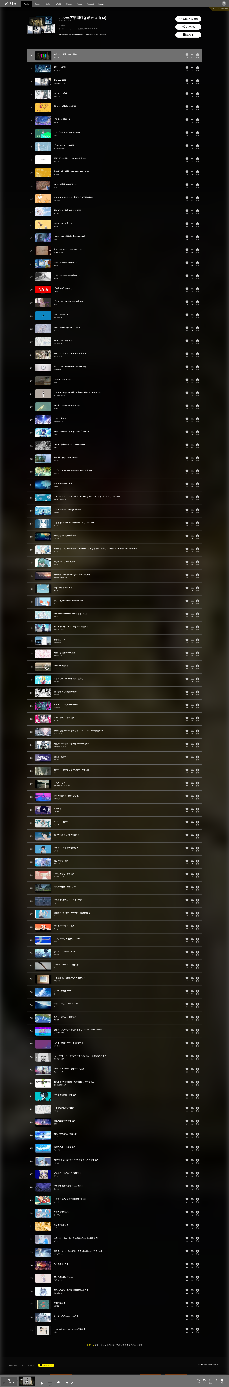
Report (79, 4)
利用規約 (31, 1365)
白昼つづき (57, 96)
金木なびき (57, 798)
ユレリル (56, 759)
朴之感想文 (57, 213)
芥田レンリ (57, 864)
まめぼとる (57, 681)
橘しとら (56, 161)
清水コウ (56, 551)
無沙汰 (56, 226)
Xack (55, 382)
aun (55, 772)
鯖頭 (55, 135)
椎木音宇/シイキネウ (60, 395)
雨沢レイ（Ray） (59, 629)
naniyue (56, 1228)
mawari (56, 616)
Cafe (48, 4)
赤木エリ (56, 330)
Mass (55, 239)
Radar (37, 4)
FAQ (22, 1365)
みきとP (56, 57)
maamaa (56, 265)
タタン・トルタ (58, 1072)
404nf (56, 408)
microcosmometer (59, 1098)
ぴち (62, 25)
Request (90, 4)
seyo (55, 903)
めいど (56, 1111)
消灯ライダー (58, 317)
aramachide (57, 642)
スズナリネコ (58, 1280)
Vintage (56, 512)
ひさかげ (56, 538)
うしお (56, 850)
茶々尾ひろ (57, 720)
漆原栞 (56, 564)
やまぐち (56, 1189)
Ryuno (56, 916)
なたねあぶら (58, 1293)
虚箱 (55, 1124)
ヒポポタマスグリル (60, 1033)
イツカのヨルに (58, 1254)
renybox (56, 174)
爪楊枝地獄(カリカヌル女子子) (63, 785)
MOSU (56, 668)
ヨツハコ (56, 955)
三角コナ (56, 811)
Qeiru (55, 994)
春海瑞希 (56, 1020)
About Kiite (13, 1365)
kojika (55, 1332)
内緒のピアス (58, 655)
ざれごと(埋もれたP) (60, 1085)
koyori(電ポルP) (58, 421)
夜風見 (56, 122)
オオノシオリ (58, 356)
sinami (56, 1137)
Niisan (56, 1267)
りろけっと (57, 1046)
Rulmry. (56, 486)
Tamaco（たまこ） (59, 83)
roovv (55, 1319)
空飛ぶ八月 (57, 981)
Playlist (26, 4)
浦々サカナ (57, 1215)
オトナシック (58, 1202)
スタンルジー (58, 1150)
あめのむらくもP (59, 1059)
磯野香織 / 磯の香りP (60, 577)
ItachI (55, 304)
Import (101, 4)
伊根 (55, 447)
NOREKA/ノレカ (59, 252)
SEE (55, 942)
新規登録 (224, 9)
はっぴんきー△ (58, 343)
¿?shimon (57, 707)
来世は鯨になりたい (60, 746)
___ (55, 109)
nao (55, 603)
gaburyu (56, 1241)
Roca (55, 968)
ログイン (216, 9)
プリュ (56, 1176)
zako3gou (57, 200)
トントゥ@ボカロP (59, 148)
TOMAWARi (57, 369)
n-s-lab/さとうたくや (60, 499)
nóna (55, 890)
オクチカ (56, 824)
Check (69, 4)
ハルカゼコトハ (58, 1163)
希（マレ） (57, 70)
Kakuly (56, 929)
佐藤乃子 (56, 1306)
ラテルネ (56, 473)
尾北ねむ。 (57, 460)
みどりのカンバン (59, 877)
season (56, 837)
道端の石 (56, 694)
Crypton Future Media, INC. (210, 1365)
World (58, 4)
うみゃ (56, 525)
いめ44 (56, 291)
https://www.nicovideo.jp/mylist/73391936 (76, 34)
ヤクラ (56, 590)
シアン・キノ (58, 733)
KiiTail (55, 187)
